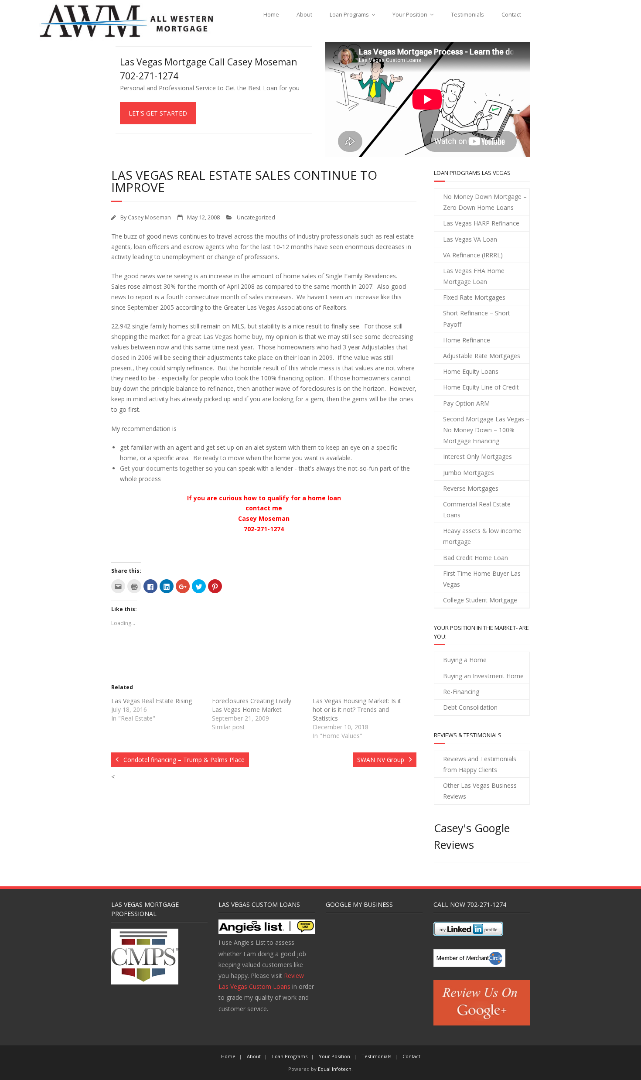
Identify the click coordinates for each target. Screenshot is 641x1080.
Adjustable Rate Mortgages (481, 356)
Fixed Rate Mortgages (474, 297)
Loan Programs (349, 14)
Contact (511, 14)
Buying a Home (465, 660)
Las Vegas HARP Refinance (481, 223)
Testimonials (467, 14)
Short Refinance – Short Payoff (476, 318)
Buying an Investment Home (483, 676)
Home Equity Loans (470, 371)
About (304, 14)
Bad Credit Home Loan (475, 558)
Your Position (409, 14)
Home (271, 14)
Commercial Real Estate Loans (477, 509)
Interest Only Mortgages (477, 456)
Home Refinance (466, 340)
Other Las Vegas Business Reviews (480, 790)
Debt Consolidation (470, 707)
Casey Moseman (149, 217)
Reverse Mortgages (470, 488)
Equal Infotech (334, 1069)
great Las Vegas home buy (224, 336)
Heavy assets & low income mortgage (482, 536)
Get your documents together (162, 468)
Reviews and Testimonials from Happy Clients (479, 764)
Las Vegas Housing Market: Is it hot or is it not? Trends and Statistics (357, 709)
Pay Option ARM (466, 403)
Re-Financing (461, 691)
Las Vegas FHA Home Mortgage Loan (474, 276)
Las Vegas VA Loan (470, 239)
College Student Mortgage (480, 600)
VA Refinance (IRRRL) (473, 255)
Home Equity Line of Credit (481, 387)
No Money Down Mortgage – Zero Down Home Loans (485, 202)
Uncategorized (256, 217)
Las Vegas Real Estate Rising (151, 701)
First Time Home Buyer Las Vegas (482, 578)
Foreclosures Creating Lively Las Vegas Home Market (251, 705)
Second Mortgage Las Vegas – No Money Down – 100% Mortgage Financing (486, 430)
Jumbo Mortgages (468, 472)
